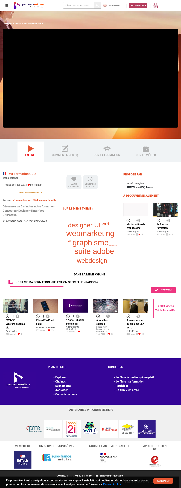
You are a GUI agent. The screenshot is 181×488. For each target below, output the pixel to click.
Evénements (63, 385)
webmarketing (90, 233)
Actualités (61, 390)
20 (31, 185)
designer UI (84, 225)
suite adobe (94, 251)
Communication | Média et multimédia (34, 200)
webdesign (92, 260)
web (106, 223)
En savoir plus (112, 484)
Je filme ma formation (130, 381)
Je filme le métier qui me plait (135, 377)
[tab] (30, 152)
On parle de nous (66, 394)
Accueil (7, 23)
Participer (122, 385)
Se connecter (138, 5)
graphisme (90, 242)
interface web (113, 245)
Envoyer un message (111, 475)
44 (69, 241)
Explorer (17, 23)
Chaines (60, 381)
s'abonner (166, 290)
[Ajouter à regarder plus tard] (129, 220)
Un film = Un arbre (127, 390)
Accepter (163, 481)
